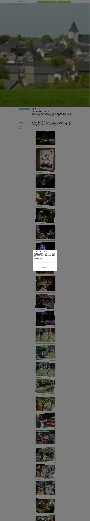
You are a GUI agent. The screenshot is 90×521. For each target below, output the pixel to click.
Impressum (43, 267)
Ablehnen (45, 261)
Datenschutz (47, 267)
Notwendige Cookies (38, 258)
